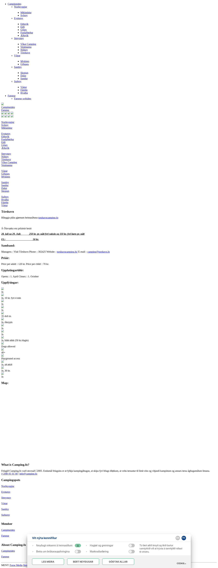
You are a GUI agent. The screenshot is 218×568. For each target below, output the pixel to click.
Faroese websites (22, 98)
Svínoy (24, 15)
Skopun (24, 72)
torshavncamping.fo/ (67, 251)
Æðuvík (24, 35)
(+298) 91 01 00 (9, 473)
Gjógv (23, 29)
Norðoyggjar (20, 6)
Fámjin (23, 90)
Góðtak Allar (118, 561)
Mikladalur (25, 12)
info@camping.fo (28, 473)
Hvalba (24, 92)
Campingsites (14, 4)
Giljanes (24, 64)
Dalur (23, 75)
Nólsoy (24, 49)
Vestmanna (25, 47)
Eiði (22, 26)
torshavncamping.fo (48, 217)
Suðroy (17, 81)
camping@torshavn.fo (98, 251)
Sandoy (18, 67)
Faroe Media (16, 565)
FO (183, 538)
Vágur (23, 87)
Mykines (24, 61)
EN (177, 538)
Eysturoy (18, 18)
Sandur (24, 78)
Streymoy (19, 38)
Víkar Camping (28, 44)
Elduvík (24, 24)
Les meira (48, 561)
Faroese (11, 95)
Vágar (17, 55)
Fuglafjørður (26, 32)
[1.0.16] (181, 563)
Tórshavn (25, 52)
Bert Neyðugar (83, 561)
